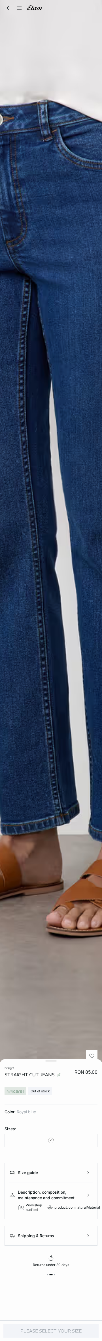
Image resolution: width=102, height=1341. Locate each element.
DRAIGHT (9, 1068)
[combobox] (51, 1140)
